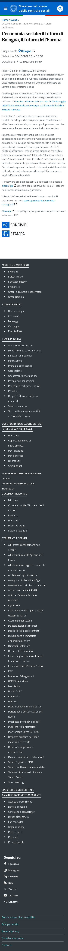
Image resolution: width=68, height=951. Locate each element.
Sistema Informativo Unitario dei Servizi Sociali (25, 774)
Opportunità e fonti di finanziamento (19, 443)
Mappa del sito (10, 924)
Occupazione (15, 371)
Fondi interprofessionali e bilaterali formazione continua (26, 658)
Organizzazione (27, 827)
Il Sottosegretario (17, 282)
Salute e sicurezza (17, 406)
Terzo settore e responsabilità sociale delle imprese (24, 413)
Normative (13, 435)
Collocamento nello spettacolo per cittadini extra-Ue (26, 613)
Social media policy (13, 938)
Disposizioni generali (27, 817)
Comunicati (14, 316)
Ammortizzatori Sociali (20, 345)
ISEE (10, 671)
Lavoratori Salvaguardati (21, 676)
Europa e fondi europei (20, 355)
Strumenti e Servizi (14, 538)
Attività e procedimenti (27, 801)
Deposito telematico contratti (24, 631)
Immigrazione (15, 360)
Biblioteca (13, 500)
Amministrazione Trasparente (21, 795)
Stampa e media (11, 304)
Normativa (13, 520)
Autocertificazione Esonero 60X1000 (22, 597)
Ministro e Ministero (15, 265)
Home (5, 20)
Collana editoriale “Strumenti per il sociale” (26, 507)
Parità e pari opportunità (21, 381)
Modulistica (14, 686)
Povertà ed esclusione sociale (24, 386)
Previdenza (14, 391)
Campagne (13, 326)
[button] (60, 8)
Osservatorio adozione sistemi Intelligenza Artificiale (22, 426)
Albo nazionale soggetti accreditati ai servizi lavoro (26, 567)
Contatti (6, 945)
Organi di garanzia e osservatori (25, 292)
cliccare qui (7, 186)
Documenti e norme (14, 493)
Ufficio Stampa (16, 311)
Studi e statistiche (17, 530)
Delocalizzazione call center (22, 626)
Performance (27, 832)
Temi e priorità (11, 339)
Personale (27, 837)
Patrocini (13, 701)
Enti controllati (27, 822)
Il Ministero (14, 287)
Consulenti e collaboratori (27, 812)
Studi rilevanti (15, 466)
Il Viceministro (15, 276)
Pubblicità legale (16, 525)
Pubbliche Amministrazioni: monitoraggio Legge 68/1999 (23, 729)
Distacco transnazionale (21, 651)
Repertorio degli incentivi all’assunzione (21, 749)
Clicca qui (6, 211)
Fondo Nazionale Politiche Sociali (25, 666)
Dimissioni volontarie (19, 646)
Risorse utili (14, 461)
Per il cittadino (15, 451)
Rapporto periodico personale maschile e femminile (23, 739)
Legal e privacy (10, 931)
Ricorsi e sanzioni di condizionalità (26, 757)
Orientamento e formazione (22, 376)
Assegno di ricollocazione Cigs (24, 580)
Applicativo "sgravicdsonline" (23, 575)
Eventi (14, 20)
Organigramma (16, 297)
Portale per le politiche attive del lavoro (25, 714)
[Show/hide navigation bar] (5, 8)
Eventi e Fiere (15, 331)
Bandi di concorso (27, 807)
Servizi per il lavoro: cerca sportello (26, 767)
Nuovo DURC (15, 691)
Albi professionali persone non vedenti (24, 547)
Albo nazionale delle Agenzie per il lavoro (25, 557)
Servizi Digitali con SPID (20, 762)
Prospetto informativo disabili (24, 722)
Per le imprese (15, 456)
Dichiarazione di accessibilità (18, 917)
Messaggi (13, 321)
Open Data (13, 696)
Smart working (16, 782)
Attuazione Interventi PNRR (22, 590)
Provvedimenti (27, 842)
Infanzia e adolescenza (20, 366)
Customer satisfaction (20, 620)
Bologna (26, 51)
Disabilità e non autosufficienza (24, 350)
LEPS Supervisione (18, 681)
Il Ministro (13, 271)
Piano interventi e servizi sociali (24, 706)
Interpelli (12, 515)
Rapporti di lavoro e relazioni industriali (23, 398)
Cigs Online (14, 605)
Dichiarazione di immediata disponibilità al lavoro (22, 638)
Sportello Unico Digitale (18, 790)
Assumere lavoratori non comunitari (27, 585)
